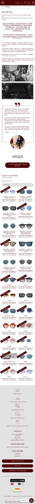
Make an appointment (17, 461)
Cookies (29, 496)
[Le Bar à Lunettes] (3, 3)
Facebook (17, 453)
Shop (2, 6)
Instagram (18, 456)
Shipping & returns (7, 496)
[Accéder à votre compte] (25, 2)
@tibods (11, 502)
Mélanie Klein (27, 502)
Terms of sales (16, 496)
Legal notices (23, 496)
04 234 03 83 (17, 438)
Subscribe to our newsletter (17, 470)
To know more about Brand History (17, 165)
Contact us (17, 465)
